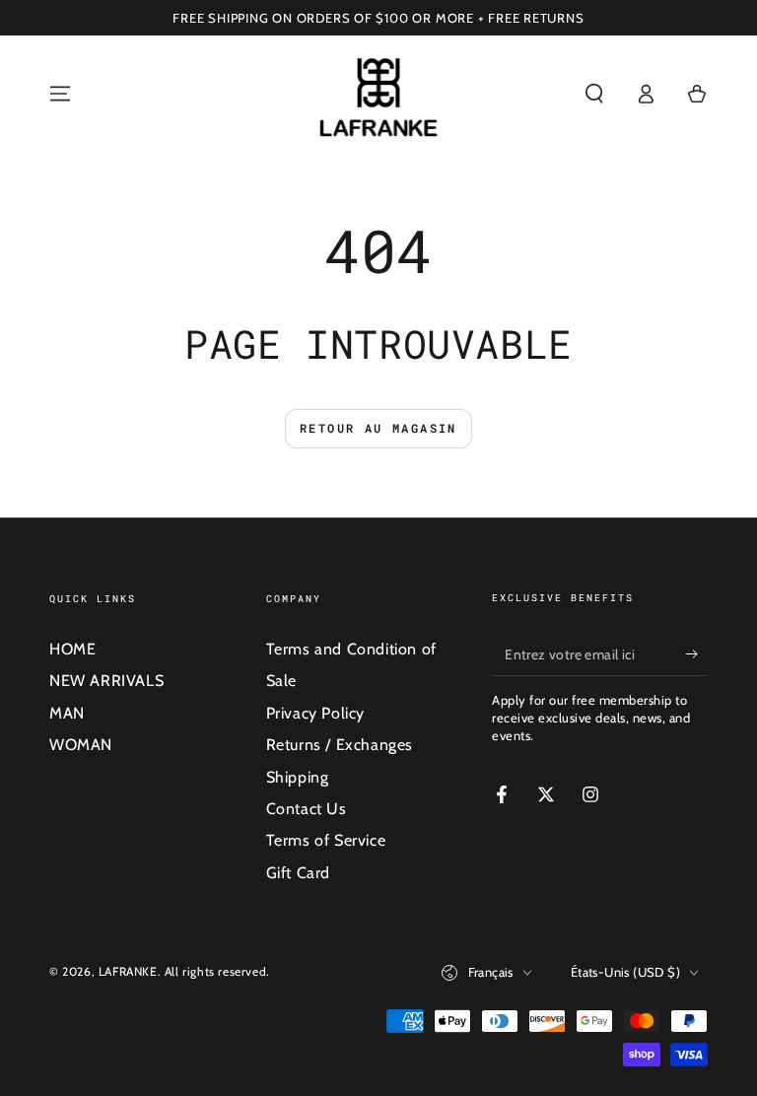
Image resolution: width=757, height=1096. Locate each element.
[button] (594, 93)
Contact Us (306, 808)
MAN (67, 713)
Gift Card (298, 872)
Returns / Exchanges (339, 744)
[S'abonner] (696, 653)
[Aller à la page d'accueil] (379, 93)
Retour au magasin (378, 428)
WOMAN (80, 744)
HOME (72, 649)
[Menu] (60, 93)
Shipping (297, 777)
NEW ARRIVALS (106, 680)
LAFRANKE (128, 971)
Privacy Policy (315, 713)
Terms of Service (326, 840)
